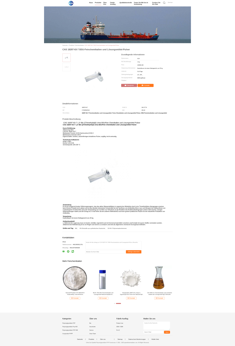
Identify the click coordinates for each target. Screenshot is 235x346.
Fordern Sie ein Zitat (156, 3)
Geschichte (92, 326)
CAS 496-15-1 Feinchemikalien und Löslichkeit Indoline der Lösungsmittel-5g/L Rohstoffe (159, 293)
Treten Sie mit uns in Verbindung (141, 3)
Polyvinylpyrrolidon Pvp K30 (69, 326)
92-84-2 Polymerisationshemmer (117, 228)
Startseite (80, 339)
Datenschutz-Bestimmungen (137, 339)
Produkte (98, 2)
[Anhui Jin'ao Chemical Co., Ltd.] (71, 3)
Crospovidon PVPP (67, 333)
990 (76, 228)
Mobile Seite (155, 339)
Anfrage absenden (134, 251)
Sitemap (120, 339)
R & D (118, 330)
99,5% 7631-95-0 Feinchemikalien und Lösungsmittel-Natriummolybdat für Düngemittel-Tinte (103, 293)
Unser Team (92, 333)
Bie (90, 323)
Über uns (105, 3)
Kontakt (147, 85)
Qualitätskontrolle (126, 2)
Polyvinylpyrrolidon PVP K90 (70, 330)
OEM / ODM (119, 326)
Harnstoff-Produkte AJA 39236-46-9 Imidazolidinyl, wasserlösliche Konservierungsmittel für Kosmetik (75, 293)
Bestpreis (130, 85)
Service (91, 330)
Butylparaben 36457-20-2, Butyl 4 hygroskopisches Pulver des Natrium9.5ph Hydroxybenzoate (131, 293)
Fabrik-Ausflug (113, 3)
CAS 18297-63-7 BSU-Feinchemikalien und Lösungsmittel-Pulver (102, 45)
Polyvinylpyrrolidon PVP (68, 323)
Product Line (119, 323)
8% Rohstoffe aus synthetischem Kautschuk (92, 228)
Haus (91, 2)
